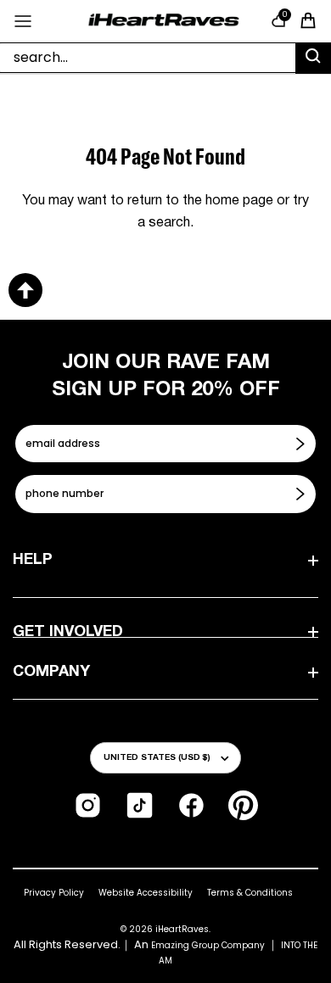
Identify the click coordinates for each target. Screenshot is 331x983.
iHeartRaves (182, 929)
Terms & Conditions (250, 892)
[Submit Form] (302, 443)
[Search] (313, 58)
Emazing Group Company (208, 945)
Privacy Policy (54, 892)
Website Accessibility (145, 892)
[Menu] (23, 21)
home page (239, 201)
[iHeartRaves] (163, 21)
